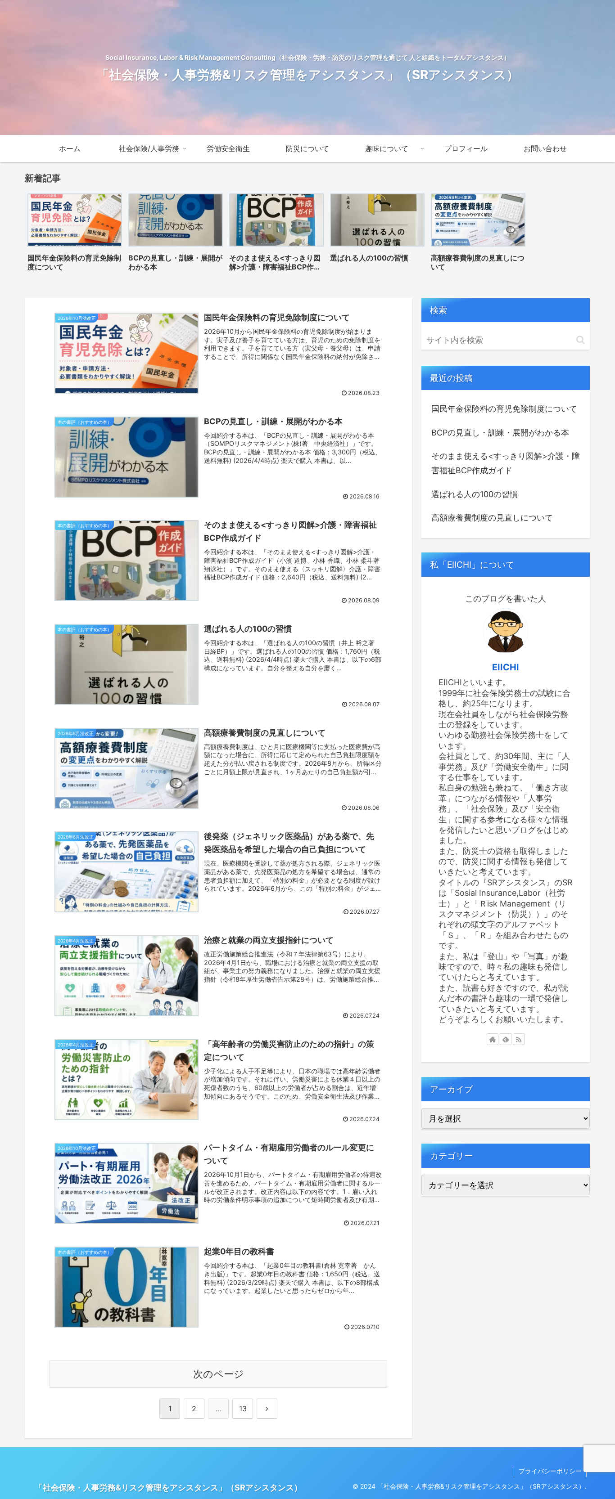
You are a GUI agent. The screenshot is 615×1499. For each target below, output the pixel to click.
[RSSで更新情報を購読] (519, 1039)
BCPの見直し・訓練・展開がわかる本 (500, 432)
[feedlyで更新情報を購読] (505, 1039)
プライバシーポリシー (550, 1471)
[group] (74, 235)
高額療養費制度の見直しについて (492, 517)
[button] (580, 340)
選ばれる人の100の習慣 (474, 494)
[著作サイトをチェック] (492, 1039)
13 (243, 1408)
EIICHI (505, 667)
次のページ (218, 1374)
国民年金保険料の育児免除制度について (504, 408)
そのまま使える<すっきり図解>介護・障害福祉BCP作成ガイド (505, 463)
